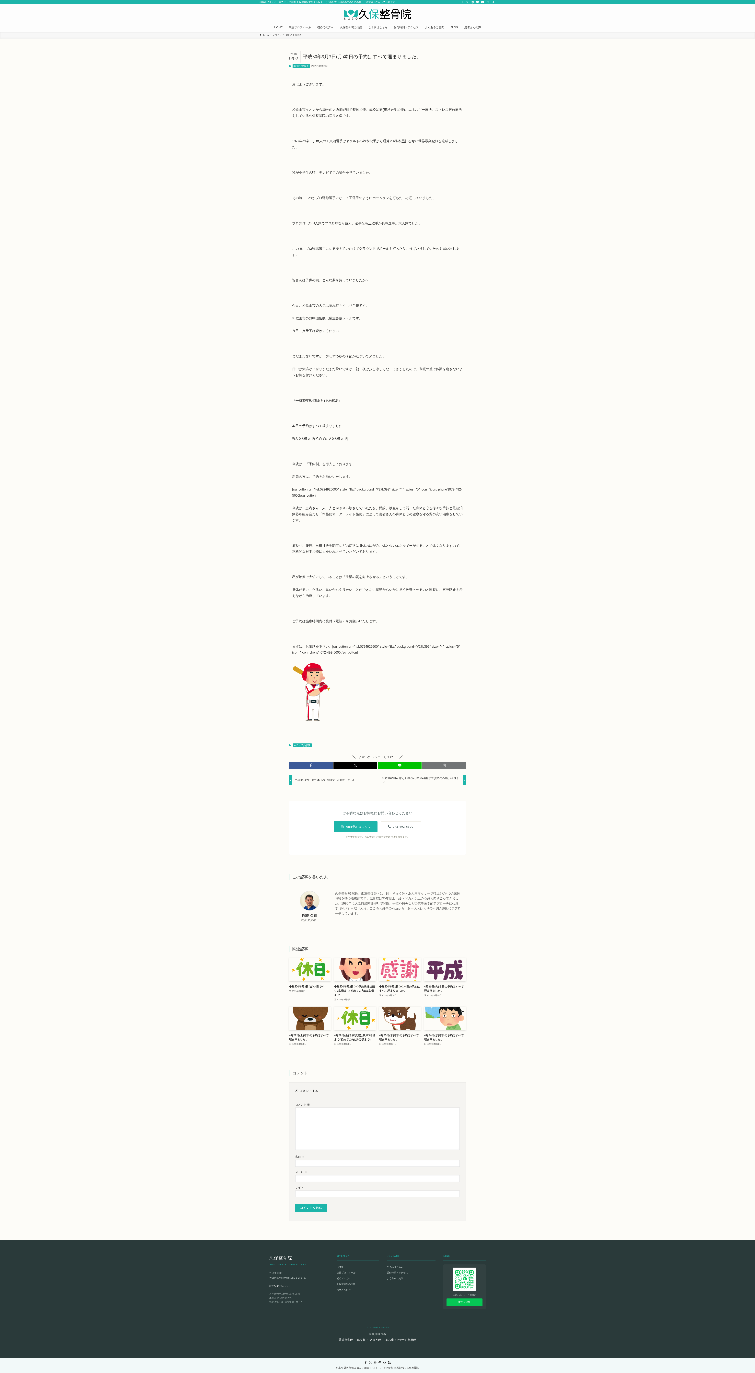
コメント (302, 1104)
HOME (340, 1267)
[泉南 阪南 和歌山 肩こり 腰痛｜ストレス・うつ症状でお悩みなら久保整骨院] (377, 14)
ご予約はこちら (395, 1267)
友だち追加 (464, 1302)
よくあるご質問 (395, 1278)
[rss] (487, 2)
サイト (299, 1187)
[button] (311, 765)
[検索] (492, 2)
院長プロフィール (346, 1272)
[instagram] (472, 2)
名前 (299, 1156)
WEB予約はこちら (358, 826)
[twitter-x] (467, 2)
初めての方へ (344, 1278)
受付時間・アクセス (397, 1272)
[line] (477, 2)
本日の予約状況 (301, 66)
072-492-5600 (403, 826)
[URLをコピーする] (444, 765)
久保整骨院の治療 (346, 1284)
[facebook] (462, 2)
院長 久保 (309, 915)
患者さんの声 (344, 1289)
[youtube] (482, 2)
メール (301, 1172)
